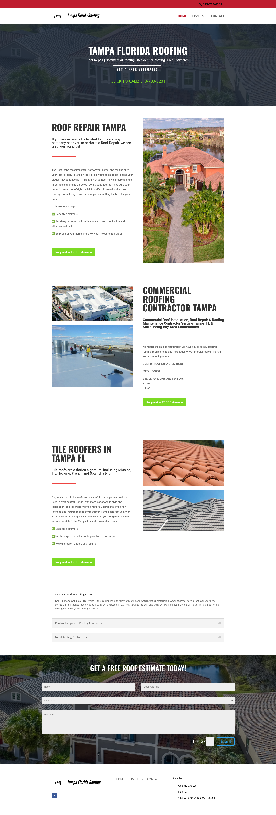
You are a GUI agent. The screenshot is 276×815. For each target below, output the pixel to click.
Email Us (183, 791)
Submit (226, 741)
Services (197, 16)
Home (182, 16)
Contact (217, 16)
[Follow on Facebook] (54, 795)
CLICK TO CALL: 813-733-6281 (138, 81)
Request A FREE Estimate (73, 252)
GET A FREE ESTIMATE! (136, 69)
